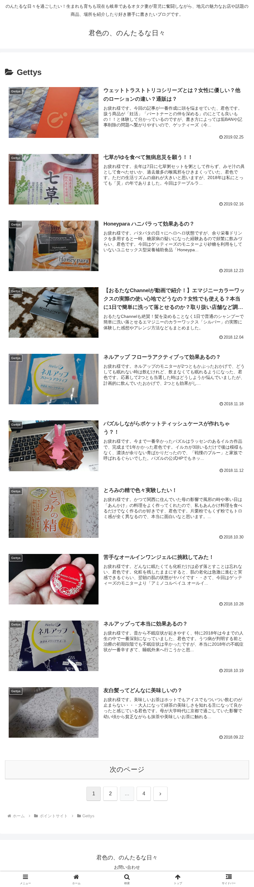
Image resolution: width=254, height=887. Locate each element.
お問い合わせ (127, 867)
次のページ (127, 769)
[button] (235, 812)
